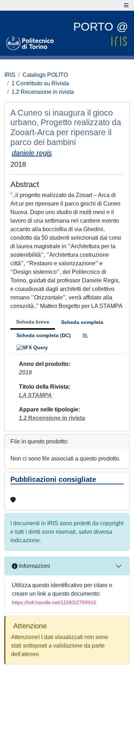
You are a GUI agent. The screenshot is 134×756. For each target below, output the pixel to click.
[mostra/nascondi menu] (126, 5)
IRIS (9, 75)
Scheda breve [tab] (32, 322)
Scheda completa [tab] (82, 322)
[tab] (85, 335)
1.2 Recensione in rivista (42, 92)
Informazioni (34, 566)
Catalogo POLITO (45, 75)
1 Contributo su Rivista (40, 83)
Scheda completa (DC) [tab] (43, 335)
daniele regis (32, 153)
